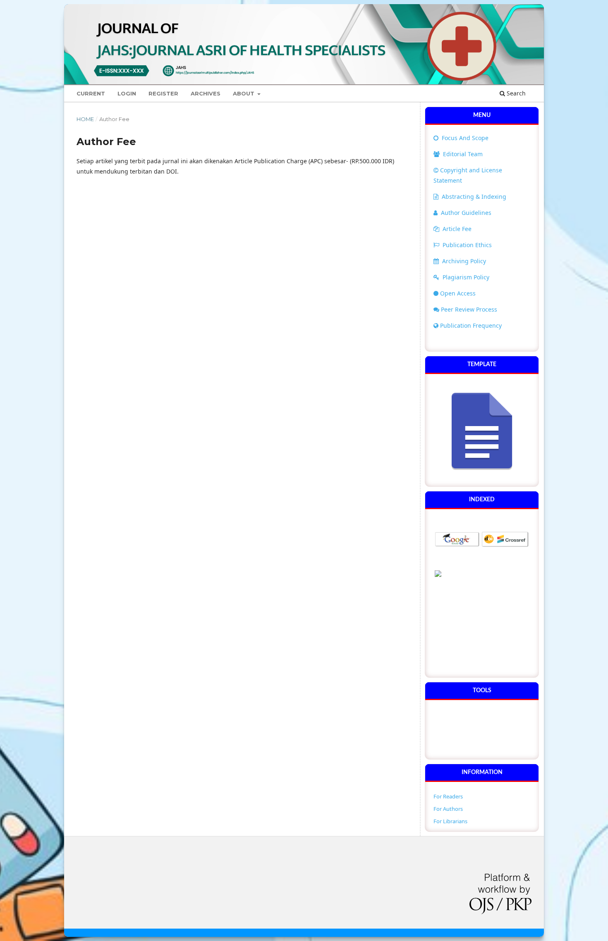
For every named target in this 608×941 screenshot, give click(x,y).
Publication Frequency (471, 325)
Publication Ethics (467, 245)
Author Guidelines (466, 213)
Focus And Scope (464, 138)
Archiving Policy (464, 261)
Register (163, 93)
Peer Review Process (469, 309)
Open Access (458, 293)
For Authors (448, 808)
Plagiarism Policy (466, 277)
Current (91, 93)
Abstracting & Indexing (474, 196)
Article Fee (457, 229)
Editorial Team (462, 154)
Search (515, 93)
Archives (205, 93)
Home (85, 119)
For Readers (448, 796)
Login (126, 93)
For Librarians (450, 821)
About (244, 93)
